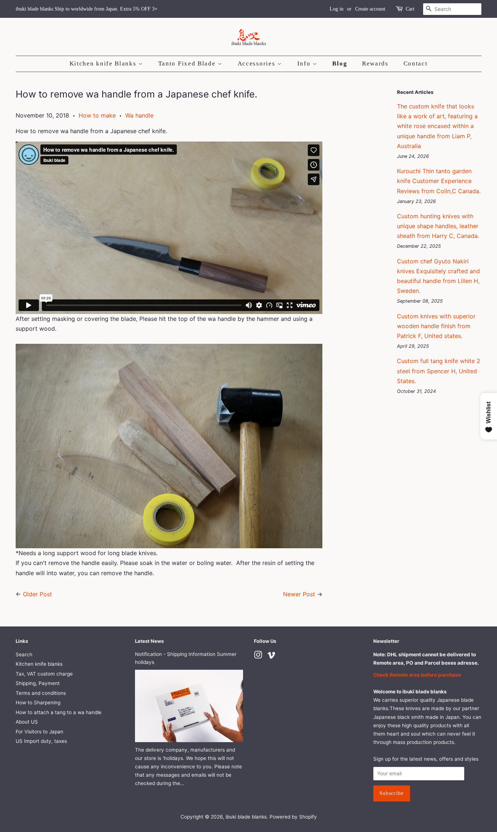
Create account (370, 9)
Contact (415, 63)
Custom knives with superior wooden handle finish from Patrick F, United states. (436, 326)
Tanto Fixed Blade (188, 63)
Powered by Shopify (293, 817)
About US (27, 722)
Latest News (149, 641)
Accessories (257, 63)
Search (24, 654)
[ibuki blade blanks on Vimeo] (271, 656)
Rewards (375, 63)
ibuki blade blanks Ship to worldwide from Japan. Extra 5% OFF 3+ (87, 9)
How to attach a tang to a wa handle (59, 712)
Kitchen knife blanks (39, 664)
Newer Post (299, 594)
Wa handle (139, 115)
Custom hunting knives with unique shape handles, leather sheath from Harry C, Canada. (438, 225)
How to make (97, 115)
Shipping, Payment (38, 683)
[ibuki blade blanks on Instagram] (258, 656)
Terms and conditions (41, 693)
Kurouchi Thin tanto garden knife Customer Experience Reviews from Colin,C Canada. (439, 180)
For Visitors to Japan (39, 732)
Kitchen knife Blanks (104, 63)
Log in (336, 9)
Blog (339, 63)
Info (305, 63)
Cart (410, 9)
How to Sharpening (38, 702)
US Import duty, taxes (41, 741)
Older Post (37, 594)
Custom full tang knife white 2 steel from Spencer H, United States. (438, 370)
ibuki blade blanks (246, 817)
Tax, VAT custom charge (44, 674)
